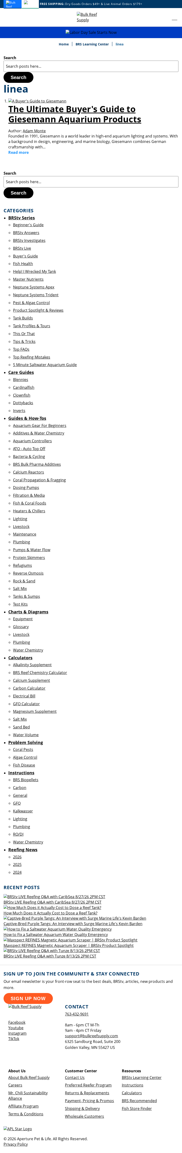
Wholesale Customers (84, 1116)
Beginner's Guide (28, 224)
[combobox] (91, 66)
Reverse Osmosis (28, 573)
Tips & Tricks (24, 341)
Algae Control (25, 757)
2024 (17, 872)
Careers (15, 1085)
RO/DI (18, 834)
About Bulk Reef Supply (29, 1077)
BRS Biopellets (25, 779)
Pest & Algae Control (31, 302)
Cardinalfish (23, 387)
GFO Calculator (26, 703)
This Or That (24, 333)
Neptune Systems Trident (36, 294)
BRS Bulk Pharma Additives (37, 464)
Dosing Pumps (26, 487)
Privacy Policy (16, 1144)
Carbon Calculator (29, 688)
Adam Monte (34, 130)
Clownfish (21, 395)
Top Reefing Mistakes (31, 357)
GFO (17, 803)
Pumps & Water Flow (31, 549)
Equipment (23, 618)
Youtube (15, 1027)
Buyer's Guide (25, 256)
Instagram (17, 1033)
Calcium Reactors (28, 472)
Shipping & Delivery (82, 1108)
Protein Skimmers (29, 557)
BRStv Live (22, 248)
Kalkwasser (23, 811)
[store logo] (91, 17)
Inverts (19, 410)
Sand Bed (21, 727)
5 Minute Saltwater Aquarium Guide (45, 364)
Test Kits (20, 604)
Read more (18, 152)
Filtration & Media (29, 495)
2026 (17, 857)
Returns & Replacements (87, 1092)
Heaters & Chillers (29, 511)
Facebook (16, 1022)
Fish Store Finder (137, 1108)
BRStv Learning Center (142, 1077)
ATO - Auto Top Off (29, 448)
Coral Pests (23, 749)
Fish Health (23, 263)
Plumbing (21, 542)
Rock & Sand (24, 581)
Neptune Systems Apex (33, 287)
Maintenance (24, 534)
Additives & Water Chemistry (38, 433)
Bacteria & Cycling (29, 456)
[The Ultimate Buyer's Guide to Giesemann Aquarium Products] (37, 101)
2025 (17, 864)
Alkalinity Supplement (32, 664)
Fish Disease (24, 765)
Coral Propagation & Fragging (39, 480)
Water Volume (26, 734)
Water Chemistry (28, 650)
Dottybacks (23, 402)
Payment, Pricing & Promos (89, 1100)
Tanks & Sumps (26, 596)
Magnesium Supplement (35, 711)
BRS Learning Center (93, 44)
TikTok (13, 1038)
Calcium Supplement (31, 680)
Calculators (132, 1092)
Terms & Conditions (25, 1114)
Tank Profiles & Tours (31, 325)
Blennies (20, 379)
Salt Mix (20, 588)
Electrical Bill (24, 696)
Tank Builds (23, 318)
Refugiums (22, 565)
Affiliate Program (23, 1106)
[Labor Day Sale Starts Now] (91, 32)
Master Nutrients (28, 279)
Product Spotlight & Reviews (38, 310)
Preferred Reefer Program (88, 1085)
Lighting (20, 518)
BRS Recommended (139, 1100)
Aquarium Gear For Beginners (39, 425)
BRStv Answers (26, 232)
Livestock (21, 526)
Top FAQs (21, 349)
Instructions (132, 1085)
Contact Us (75, 1077)
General (20, 795)
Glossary (21, 626)
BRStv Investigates (29, 240)
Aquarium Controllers (32, 440)
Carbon (19, 787)
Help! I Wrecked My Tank (34, 271)
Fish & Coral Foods (29, 503)
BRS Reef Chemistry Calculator (40, 672)
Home (64, 44)
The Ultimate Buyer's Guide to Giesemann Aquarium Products (74, 114)
